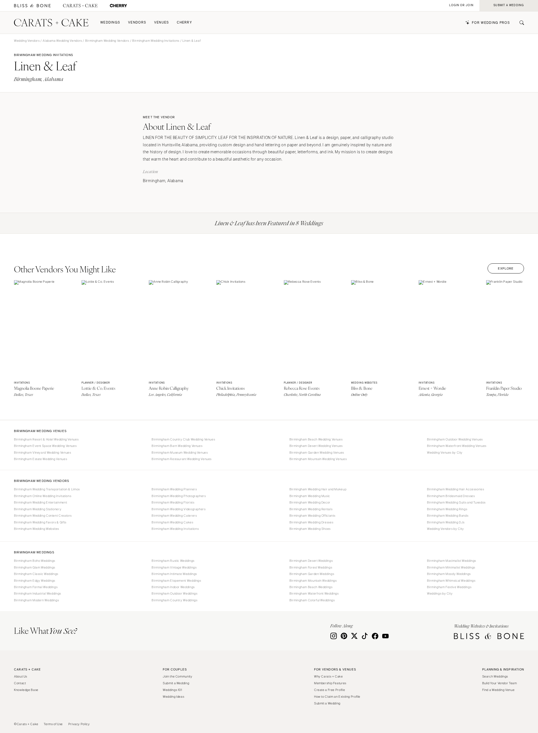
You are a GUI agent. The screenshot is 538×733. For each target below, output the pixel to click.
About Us (20, 676)
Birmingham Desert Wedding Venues (316, 445)
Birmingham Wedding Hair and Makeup (317, 489)
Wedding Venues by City (445, 452)
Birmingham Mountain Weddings (313, 580)
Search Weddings (495, 676)
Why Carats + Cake (328, 676)
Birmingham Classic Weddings (36, 574)
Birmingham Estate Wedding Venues (40, 459)
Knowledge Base (26, 690)
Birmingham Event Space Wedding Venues (45, 445)
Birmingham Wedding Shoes (310, 528)
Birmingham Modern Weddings (36, 600)
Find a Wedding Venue (498, 690)
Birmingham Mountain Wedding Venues (318, 459)
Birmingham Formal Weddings (35, 587)
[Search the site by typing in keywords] (519, 23)
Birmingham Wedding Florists (173, 502)
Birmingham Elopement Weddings (176, 580)
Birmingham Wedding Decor (309, 502)
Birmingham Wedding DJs (446, 522)
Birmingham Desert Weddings (311, 560)
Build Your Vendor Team (499, 683)
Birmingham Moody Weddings (449, 574)
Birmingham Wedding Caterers (174, 515)
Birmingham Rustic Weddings (173, 560)
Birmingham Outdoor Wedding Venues (455, 439)
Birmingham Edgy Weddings (34, 580)
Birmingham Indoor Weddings (173, 587)
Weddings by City (440, 593)
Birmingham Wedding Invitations (155, 40)
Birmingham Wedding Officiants (312, 515)
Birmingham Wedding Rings (447, 509)
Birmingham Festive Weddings (449, 587)
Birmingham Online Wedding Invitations (42, 496)
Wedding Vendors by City (445, 528)
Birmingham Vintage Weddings (174, 567)
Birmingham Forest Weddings (310, 567)
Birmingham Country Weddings (174, 600)
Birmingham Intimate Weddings (174, 574)
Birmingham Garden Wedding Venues (316, 452)
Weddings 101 (172, 690)
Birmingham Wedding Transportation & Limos (47, 489)
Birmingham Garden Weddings (311, 574)
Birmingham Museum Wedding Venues (180, 452)
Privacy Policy (79, 724)
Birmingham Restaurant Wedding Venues (182, 459)
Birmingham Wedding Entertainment (40, 502)
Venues (161, 22)
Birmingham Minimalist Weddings (451, 567)
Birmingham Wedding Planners (174, 489)
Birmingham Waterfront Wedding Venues (456, 445)
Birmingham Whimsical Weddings (451, 580)
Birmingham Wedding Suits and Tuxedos (456, 502)
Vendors (137, 22)
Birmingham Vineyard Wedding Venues (42, 452)
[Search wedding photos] (118, 6)
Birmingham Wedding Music (309, 496)
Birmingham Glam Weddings (34, 567)
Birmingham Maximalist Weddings (451, 560)
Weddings (110, 22)
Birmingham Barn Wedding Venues (177, 445)
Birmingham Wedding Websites (36, 528)
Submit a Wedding (176, 683)
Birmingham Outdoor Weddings (174, 593)
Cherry (184, 22)
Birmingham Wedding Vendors (107, 40)
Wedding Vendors (27, 40)
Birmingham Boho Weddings (34, 560)
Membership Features (330, 683)
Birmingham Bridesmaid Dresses (451, 496)
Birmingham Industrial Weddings (37, 593)
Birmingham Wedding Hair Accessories (455, 489)
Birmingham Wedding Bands (447, 515)
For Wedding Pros (491, 23)
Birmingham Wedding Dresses (311, 522)
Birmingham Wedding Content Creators (43, 515)
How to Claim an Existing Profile (337, 696)
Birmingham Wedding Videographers (178, 509)
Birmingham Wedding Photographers (179, 496)
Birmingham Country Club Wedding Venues (183, 439)
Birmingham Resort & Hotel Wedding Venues (46, 439)
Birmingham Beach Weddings (311, 587)
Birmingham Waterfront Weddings (314, 593)
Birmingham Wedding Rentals (310, 509)
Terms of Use (53, 724)
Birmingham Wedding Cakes (172, 522)
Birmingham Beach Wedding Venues (316, 439)
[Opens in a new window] (32, 6)
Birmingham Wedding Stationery (37, 509)
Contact (20, 683)
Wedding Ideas (173, 696)
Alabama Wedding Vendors (62, 40)
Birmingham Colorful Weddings (312, 600)
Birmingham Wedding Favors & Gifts (40, 522)
